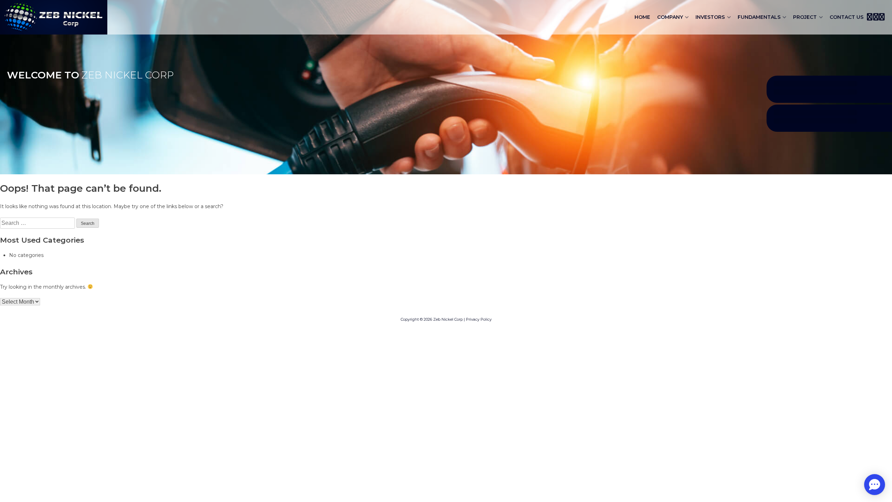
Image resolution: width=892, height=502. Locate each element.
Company (670, 17)
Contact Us (846, 17)
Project (805, 17)
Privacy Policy (479, 319)
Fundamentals (759, 17)
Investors (710, 17)
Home (642, 17)
